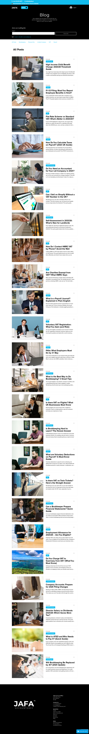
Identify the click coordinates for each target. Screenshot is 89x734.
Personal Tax (31, 42)
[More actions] (74, 59)
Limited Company (41, 42)
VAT (50, 42)
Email (13, 30)
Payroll (55, 42)
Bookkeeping (22, 42)
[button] (25, 3)
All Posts (14, 42)
